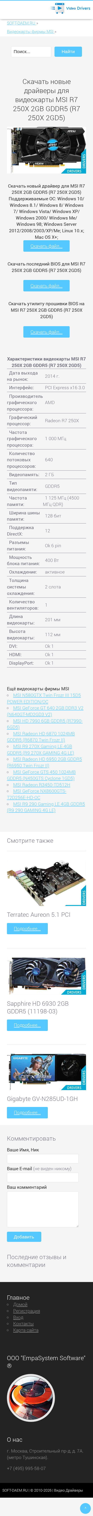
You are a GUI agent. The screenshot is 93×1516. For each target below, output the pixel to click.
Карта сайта (25, 1330)
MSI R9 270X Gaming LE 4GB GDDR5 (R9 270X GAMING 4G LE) (40, 749)
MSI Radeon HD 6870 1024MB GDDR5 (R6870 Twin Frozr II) (41, 736)
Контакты (23, 1323)
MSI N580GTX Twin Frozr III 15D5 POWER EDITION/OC (44, 698)
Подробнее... (27, 928)
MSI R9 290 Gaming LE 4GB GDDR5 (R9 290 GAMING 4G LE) (46, 807)
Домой (20, 1304)
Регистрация (26, 1311)
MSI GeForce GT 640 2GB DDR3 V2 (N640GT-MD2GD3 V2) (45, 711)
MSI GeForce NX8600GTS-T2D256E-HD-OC (36, 794)
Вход (18, 1317)
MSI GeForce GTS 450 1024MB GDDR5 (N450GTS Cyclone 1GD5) (41, 775)
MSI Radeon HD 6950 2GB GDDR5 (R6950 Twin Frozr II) (44, 762)
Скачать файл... (46, 246)
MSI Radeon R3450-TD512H (41, 785)
